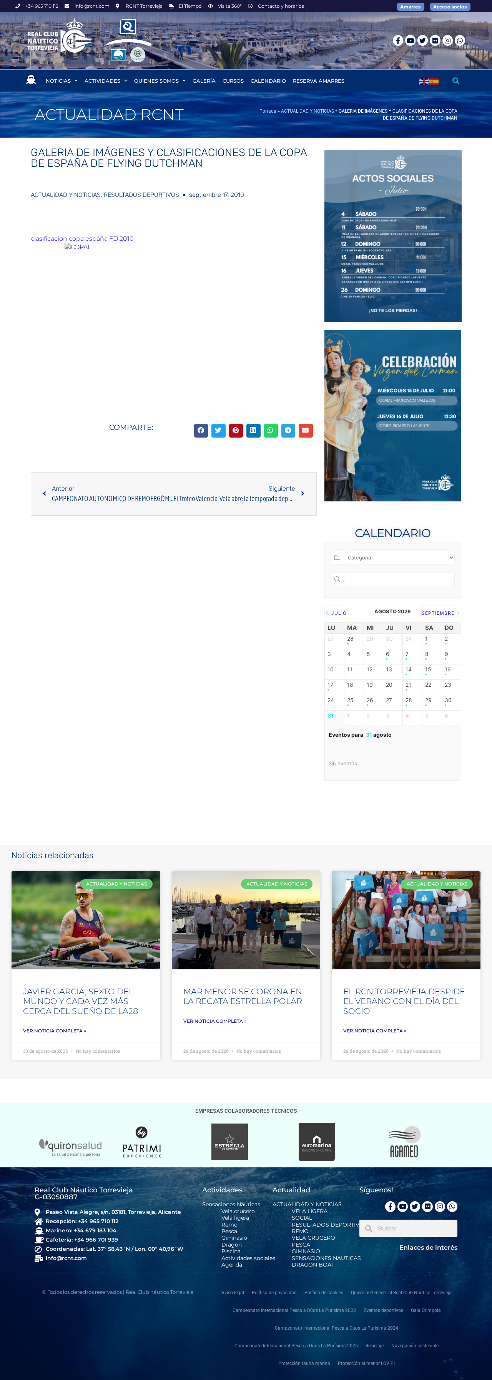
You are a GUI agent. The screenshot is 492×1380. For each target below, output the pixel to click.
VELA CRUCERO (313, 1238)
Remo (229, 1225)
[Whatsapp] (460, 40)
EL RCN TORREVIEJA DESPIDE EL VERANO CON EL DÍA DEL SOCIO (404, 1001)
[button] (455, 81)
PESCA (301, 1245)
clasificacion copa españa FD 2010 (82, 238)
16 (448, 669)
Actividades (102, 81)
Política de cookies (323, 1292)
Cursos (233, 81)
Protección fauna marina (304, 1363)
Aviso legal (232, 1292)
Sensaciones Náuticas (231, 1204)
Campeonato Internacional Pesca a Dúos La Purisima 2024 (336, 1328)
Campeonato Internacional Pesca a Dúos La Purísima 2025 (296, 1345)
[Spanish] (434, 81)
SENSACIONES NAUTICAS (326, 1258)
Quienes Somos (156, 81)
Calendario (268, 81)
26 (370, 700)
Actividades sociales (248, 1258)
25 (350, 700)
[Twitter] (422, 40)
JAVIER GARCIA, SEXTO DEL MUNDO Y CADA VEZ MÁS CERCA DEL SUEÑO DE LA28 (80, 1001)
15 (428, 669)
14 (409, 669)
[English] (424, 81)
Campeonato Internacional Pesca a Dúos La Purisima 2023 (294, 1310)
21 (408, 685)
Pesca (229, 1231)
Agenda (231, 1265)
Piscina (231, 1251)
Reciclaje (375, 1345)
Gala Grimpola (426, 1310)
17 (330, 685)
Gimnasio (234, 1238)
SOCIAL (302, 1218)
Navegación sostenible (415, 1345)
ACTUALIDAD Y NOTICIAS (307, 111)
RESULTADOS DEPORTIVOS (141, 194)
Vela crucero (238, 1211)
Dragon (231, 1245)
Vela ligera (235, 1218)
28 (350, 639)
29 (428, 700)
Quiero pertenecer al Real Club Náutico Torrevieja (401, 1292)
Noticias (58, 81)
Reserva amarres (318, 81)
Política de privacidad (274, 1292)
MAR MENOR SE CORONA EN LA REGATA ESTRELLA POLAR (242, 996)
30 (448, 700)
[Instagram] (447, 40)
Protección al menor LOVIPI (366, 1363)
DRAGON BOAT (313, 1265)
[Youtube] (410, 40)
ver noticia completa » (54, 1031)
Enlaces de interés (428, 1247)
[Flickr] (435, 40)
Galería (204, 81)
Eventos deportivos (383, 1310)
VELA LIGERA (309, 1211)
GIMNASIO (306, 1251)
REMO (300, 1231)
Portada (267, 111)
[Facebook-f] (398, 40)
